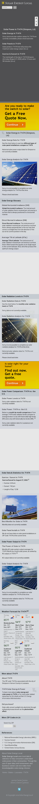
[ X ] (35, 304)
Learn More (17, 347)
